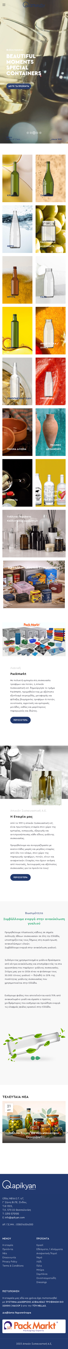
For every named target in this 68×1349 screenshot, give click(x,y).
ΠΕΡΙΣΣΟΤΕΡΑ (20, 720)
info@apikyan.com (15, 1217)
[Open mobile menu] (4, 5)
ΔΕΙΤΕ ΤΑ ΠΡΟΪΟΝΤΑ (18, 86)
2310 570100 (12, 1214)
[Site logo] (34, 4)
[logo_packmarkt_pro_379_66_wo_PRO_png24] (34, 1326)
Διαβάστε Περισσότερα (16, 1313)
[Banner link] (17, 178)
